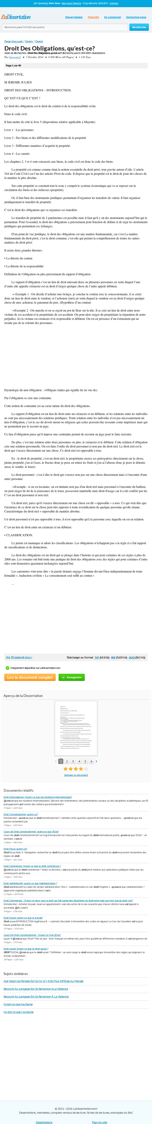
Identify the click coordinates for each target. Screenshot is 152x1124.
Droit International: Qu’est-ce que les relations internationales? (38, 797)
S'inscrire (93, 17)
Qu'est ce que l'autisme (18, 1004)
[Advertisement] (76, 356)
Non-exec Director (71, 3)
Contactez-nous (136, 17)
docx (132, 657)
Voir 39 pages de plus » (19, 657)
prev (56, 761)
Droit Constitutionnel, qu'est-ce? (21, 814)
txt (96, 657)
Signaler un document (76, 775)
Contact (114, 3)
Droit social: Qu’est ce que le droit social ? (26, 948)
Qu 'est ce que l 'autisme (18, 1012)
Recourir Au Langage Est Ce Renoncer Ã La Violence (36, 996)
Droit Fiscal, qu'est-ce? (15, 849)
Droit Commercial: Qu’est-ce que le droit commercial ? (32, 866)
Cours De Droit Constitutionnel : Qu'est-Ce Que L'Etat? (32, 935)
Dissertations (74, 17)
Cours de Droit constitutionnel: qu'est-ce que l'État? (31, 831)
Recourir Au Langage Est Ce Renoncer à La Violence (36, 989)
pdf (113, 657)
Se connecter (112, 17)
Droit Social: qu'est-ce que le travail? (23, 917)
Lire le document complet (30, 677)
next (96, 761)
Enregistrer (74, 677)
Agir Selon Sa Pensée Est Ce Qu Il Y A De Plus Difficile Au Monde (43, 981)
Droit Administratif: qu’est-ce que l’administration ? (30, 883)
